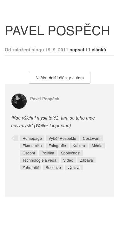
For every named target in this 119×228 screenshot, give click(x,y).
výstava (74, 167)
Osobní (29, 152)
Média (97, 145)
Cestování (91, 138)
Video (68, 160)
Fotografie (57, 145)
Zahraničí (31, 167)
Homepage (32, 138)
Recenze (53, 167)
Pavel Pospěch (44, 98)
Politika (48, 152)
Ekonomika (32, 145)
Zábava (86, 160)
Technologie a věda (39, 160)
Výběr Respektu (62, 138)
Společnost (70, 152)
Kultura (79, 145)
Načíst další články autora (60, 78)
